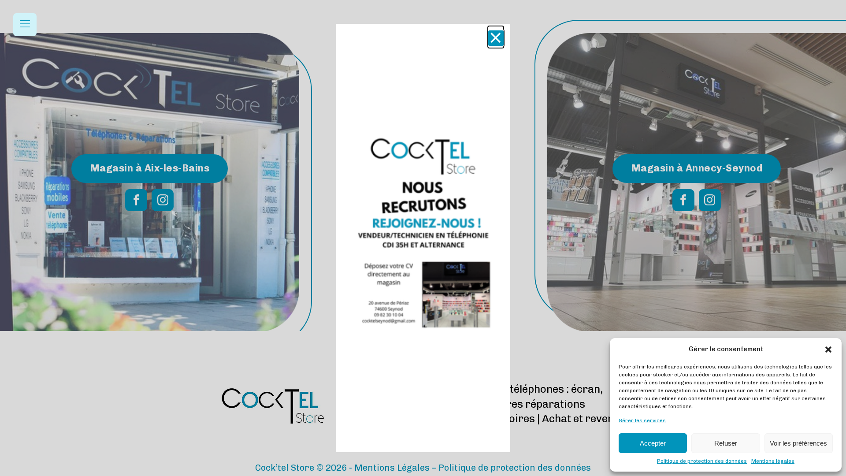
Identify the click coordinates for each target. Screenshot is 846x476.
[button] (828, 349)
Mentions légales (772, 461)
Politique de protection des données (702, 461)
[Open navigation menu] (25, 24)
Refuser (725, 443)
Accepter (653, 443)
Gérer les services (642, 420)
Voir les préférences (798, 443)
